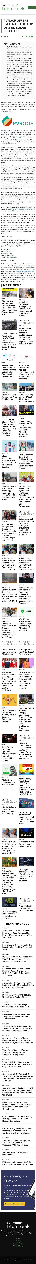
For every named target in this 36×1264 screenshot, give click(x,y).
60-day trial (17, 138)
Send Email (8, 253)
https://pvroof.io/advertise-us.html (22, 209)
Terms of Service (18, 1244)
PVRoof (3, 130)
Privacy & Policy (18, 1246)
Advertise (18, 1240)
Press (18, 1238)
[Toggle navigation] (32, 7)
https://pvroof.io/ (12, 257)
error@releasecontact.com (26, 271)
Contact (18, 1242)
